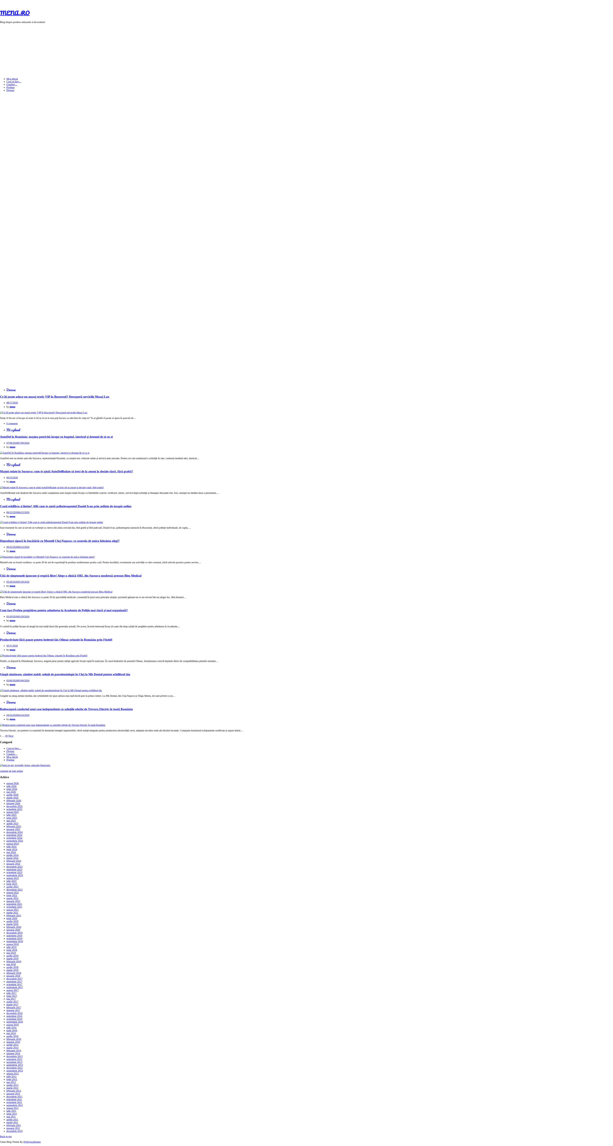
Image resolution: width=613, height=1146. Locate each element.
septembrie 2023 (14, 875)
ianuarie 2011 (13, 1128)
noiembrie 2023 (14, 869)
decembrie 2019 (14, 932)
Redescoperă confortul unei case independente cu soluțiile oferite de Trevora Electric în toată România (66, 709)
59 (6, 736)
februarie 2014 (13, 1050)
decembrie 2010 (14, 1131)
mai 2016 (11, 1033)
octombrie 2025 (14, 809)
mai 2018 (11, 964)
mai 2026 (11, 792)
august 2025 (12, 812)
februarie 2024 (13, 861)
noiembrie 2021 (14, 904)
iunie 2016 (11, 1030)
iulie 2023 (11, 881)
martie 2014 (12, 1047)
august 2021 (12, 909)
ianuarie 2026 (13, 803)
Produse (10, 87)
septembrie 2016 (14, 1022)
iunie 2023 (11, 884)
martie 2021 (12, 912)
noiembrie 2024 (14, 835)
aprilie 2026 (12, 794)
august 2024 (12, 843)
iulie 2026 (11, 786)
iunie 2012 (11, 1079)
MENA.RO (15, 12)
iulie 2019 (11, 947)
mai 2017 (11, 999)
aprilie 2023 (12, 886)
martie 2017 (12, 1004)
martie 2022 (12, 898)
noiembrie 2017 (14, 981)
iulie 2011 (11, 1111)
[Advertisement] (306, 48)
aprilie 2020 (12, 921)
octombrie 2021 (14, 907)
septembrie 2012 (14, 1070)
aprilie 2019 (12, 955)
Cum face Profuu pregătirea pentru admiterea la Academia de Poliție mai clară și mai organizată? (64, 610)
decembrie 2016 (14, 1013)
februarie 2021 (13, 915)
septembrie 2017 (14, 987)
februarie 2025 (13, 826)
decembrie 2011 (14, 1096)
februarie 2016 (13, 1039)
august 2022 (12, 892)
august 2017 (12, 990)
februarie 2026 (13, 800)
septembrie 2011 (14, 1105)
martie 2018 (12, 970)
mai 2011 (11, 1116)
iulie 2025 (11, 815)
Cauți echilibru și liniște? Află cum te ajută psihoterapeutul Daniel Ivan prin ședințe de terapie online (65, 506)
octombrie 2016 (14, 1019)
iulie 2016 (11, 1027)
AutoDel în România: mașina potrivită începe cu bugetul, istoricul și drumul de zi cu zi (56, 436)
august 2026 (12, 783)
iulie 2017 (11, 993)
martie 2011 (12, 1122)
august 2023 (12, 878)
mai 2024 (11, 852)
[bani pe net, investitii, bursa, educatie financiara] (25, 765)
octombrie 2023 (14, 872)
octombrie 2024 (14, 838)
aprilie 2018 (12, 967)
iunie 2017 (11, 996)
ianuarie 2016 (13, 1042)
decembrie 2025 (14, 806)
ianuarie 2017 (13, 1010)
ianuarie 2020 (13, 930)
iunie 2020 (11, 918)
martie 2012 (12, 1088)
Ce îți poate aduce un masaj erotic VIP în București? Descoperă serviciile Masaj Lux (54, 396)
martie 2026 (12, 797)
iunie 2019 (11, 950)
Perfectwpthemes (32, 1142)
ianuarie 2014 (13, 1053)
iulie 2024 (11, 846)
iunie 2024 (11, 849)
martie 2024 (12, 858)
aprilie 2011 (12, 1119)
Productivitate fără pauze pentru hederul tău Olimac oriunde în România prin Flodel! (56, 639)
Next (10, 736)
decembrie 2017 (14, 978)
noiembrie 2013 (14, 1059)
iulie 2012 (11, 1076)
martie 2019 (12, 958)
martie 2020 (12, 924)
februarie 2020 (13, 927)
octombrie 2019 (14, 938)
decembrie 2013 (14, 1056)
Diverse (10, 90)
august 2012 (12, 1073)
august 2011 (12, 1108)
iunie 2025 (11, 817)
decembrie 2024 (14, 832)
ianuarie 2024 (13, 863)
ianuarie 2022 (13, 901)
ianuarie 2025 (13, 829)
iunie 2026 (11, 789)
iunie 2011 (11, 1113)
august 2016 (12, 1024)
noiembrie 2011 (14, 1099)
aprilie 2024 (12, 855)
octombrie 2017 (14, 984)
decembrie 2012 (14, 1067)
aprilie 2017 (12, 1001)
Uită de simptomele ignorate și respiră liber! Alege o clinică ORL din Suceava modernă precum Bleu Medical (70, 575)
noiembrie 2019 (14, 935)
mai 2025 (11, 820)
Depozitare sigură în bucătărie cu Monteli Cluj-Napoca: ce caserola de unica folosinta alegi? (60, 541)
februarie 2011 (13, 1125)
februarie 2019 (13, 961)
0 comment (12, 423)
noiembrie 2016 (14, 1016)
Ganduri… (11, 84)
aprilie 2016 (12, 1036)
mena (12, 406)
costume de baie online (11, 771)
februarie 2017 (13, 1007)
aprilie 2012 (12, 1085)
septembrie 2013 (14, 1065)
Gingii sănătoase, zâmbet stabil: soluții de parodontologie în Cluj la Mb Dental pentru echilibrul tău (65, 674)
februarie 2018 (13, 973)
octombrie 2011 (14, 1102)
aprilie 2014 (12, 1045)
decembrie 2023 (14, 866)
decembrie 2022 (14, 889)
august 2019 (12, 944)
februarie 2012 (13, 1090)
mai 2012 (11, 1082)
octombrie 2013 (14, 1062)
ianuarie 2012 (13, 1093)
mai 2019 (11, 953)
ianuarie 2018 (13, 976)
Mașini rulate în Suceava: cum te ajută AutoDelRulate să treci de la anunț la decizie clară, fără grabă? (66, 471)
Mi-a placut (12, 78)
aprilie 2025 (12, 823)
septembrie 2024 (14, 840)
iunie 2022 (11, 895)
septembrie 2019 (14, 941)
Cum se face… (13, 81)
